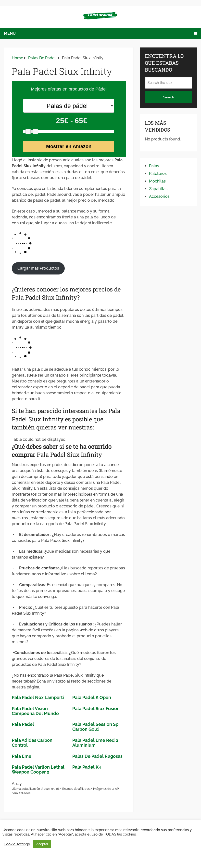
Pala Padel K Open (91, 697)
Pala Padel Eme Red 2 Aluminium (95, 743)
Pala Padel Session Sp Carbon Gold (95, 727)
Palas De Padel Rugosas (97, 756)
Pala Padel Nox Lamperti (38, 697)
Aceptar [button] (42, 844)
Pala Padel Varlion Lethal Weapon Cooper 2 (38, 769)
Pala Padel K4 (86, 767)
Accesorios (159, 196)
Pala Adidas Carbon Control (32, 743)
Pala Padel (23, 724)
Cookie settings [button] (17, 844)
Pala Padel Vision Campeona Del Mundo (35, 711)
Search (168, 97)
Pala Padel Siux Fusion (96, 708)
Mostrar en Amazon (68, 146)
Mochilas (157, 181)
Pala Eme (21, 756)
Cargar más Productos (38, 268)
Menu (10, 33)
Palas (154, 166)
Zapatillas (158, 188)
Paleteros (158, 173)
